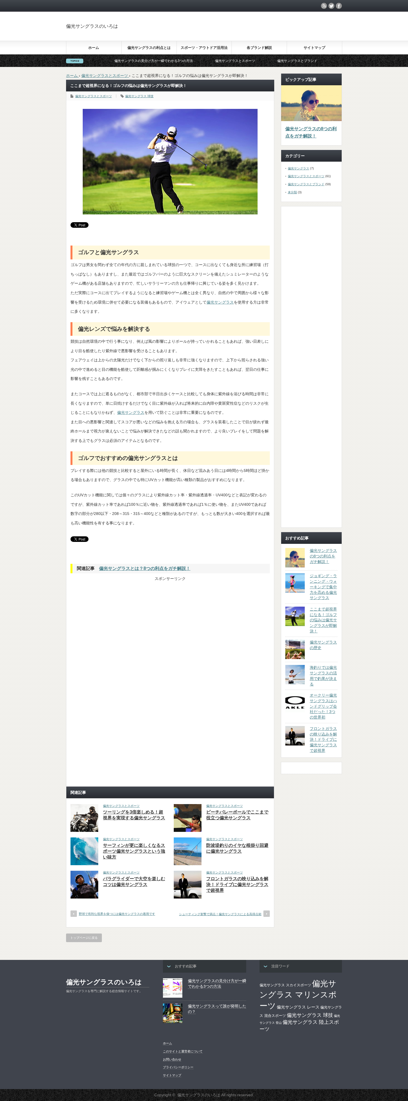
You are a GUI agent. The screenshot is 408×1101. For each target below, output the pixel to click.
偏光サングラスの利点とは (149, 48)
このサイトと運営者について (183, 1051)
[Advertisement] (297, 32)
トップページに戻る (84, 937)
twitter (331, 6)
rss (324, 6)
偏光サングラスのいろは (92, 26)
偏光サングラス (220, 302)
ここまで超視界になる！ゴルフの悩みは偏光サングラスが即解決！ (323, 620)
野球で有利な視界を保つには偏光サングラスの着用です (117, 913)
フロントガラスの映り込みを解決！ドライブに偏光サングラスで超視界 (237, 884)
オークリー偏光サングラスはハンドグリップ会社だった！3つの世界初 (323, 706)
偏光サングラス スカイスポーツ (285, 985)
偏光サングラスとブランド (263, 61)
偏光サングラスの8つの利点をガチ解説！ (311, 132)
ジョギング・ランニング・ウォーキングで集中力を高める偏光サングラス (323, 587)
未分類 (292, 192)
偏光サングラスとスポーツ (200, 61)
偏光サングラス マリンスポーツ (298, 994)
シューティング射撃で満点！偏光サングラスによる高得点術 (220, 914)
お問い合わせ (172, 1059)
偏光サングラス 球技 (139, 96)
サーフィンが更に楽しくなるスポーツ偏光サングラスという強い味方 (134, 851)
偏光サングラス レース (298, 1007)
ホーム (93, 48)
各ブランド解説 (259, 48)
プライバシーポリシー (178, 1067)
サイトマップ (314, 48)
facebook (339, 6)
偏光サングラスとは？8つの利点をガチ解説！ (144, 568)
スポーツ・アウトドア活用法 (204, 48)
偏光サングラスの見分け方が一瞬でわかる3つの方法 (119, 61)
